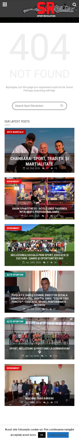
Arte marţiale (15, 132)
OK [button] (41, 435)
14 (47, 216)
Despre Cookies (58, 435)
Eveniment (13, 181)
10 (47, 168)
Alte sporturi (15, 274)
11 (46, 356)
